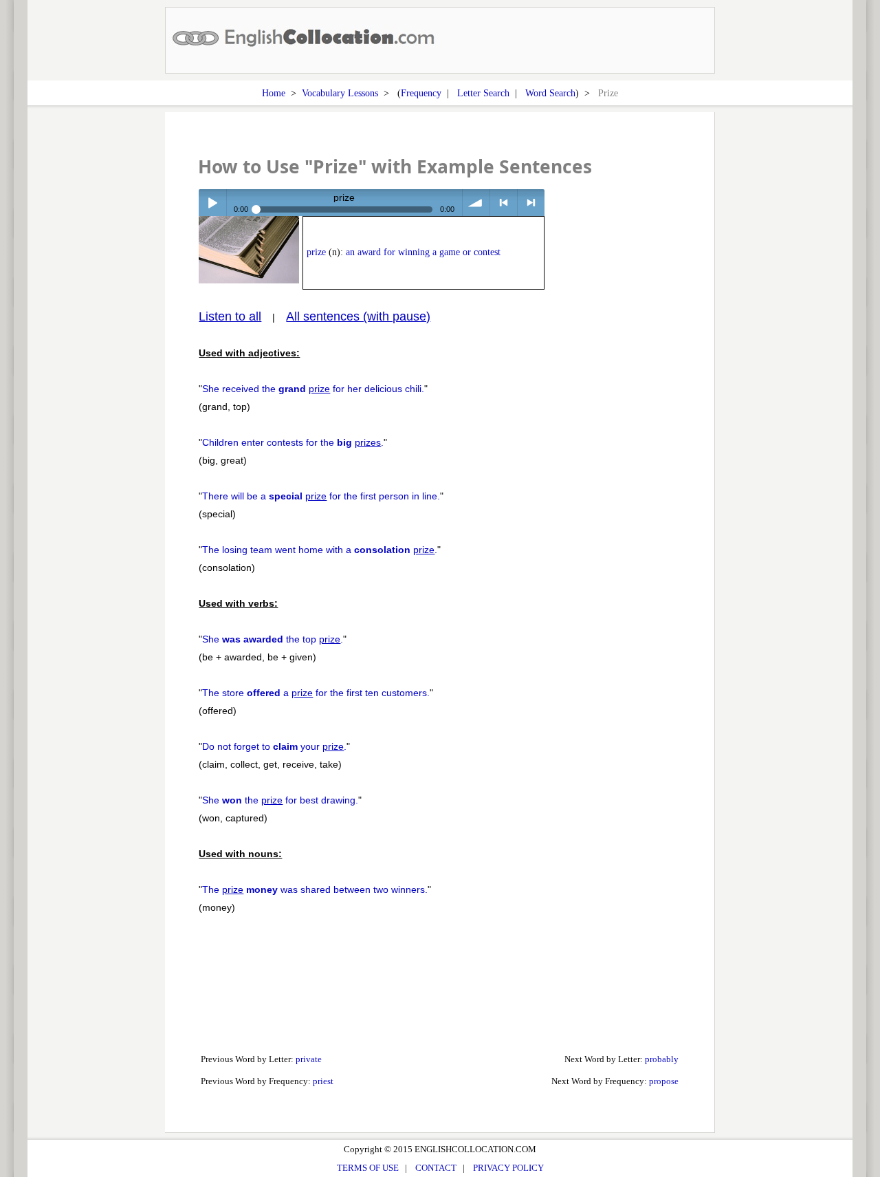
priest (323, 1081)
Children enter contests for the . (293, 442)
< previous (503, 202)
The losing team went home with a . (319, 549)
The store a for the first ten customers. (316, 692)
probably (662, 1059)
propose (664, 1081)
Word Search (550, 92)
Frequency (421, 92)
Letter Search (483, 92)
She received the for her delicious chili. (313, 388)
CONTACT (435, 1168)
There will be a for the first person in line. (321, 495)
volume (476, 202)
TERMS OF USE (368, 1168)
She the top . (272, 639)
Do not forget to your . (274, 746)
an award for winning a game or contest (423, 252)
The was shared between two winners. (315, 889)
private (309, 1059)
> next (531, 202)
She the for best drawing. (280, 800)
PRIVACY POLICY (508, 1168)
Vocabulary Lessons (340, 92)
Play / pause (212, 202)
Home (273, 92)
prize (316, 252)
